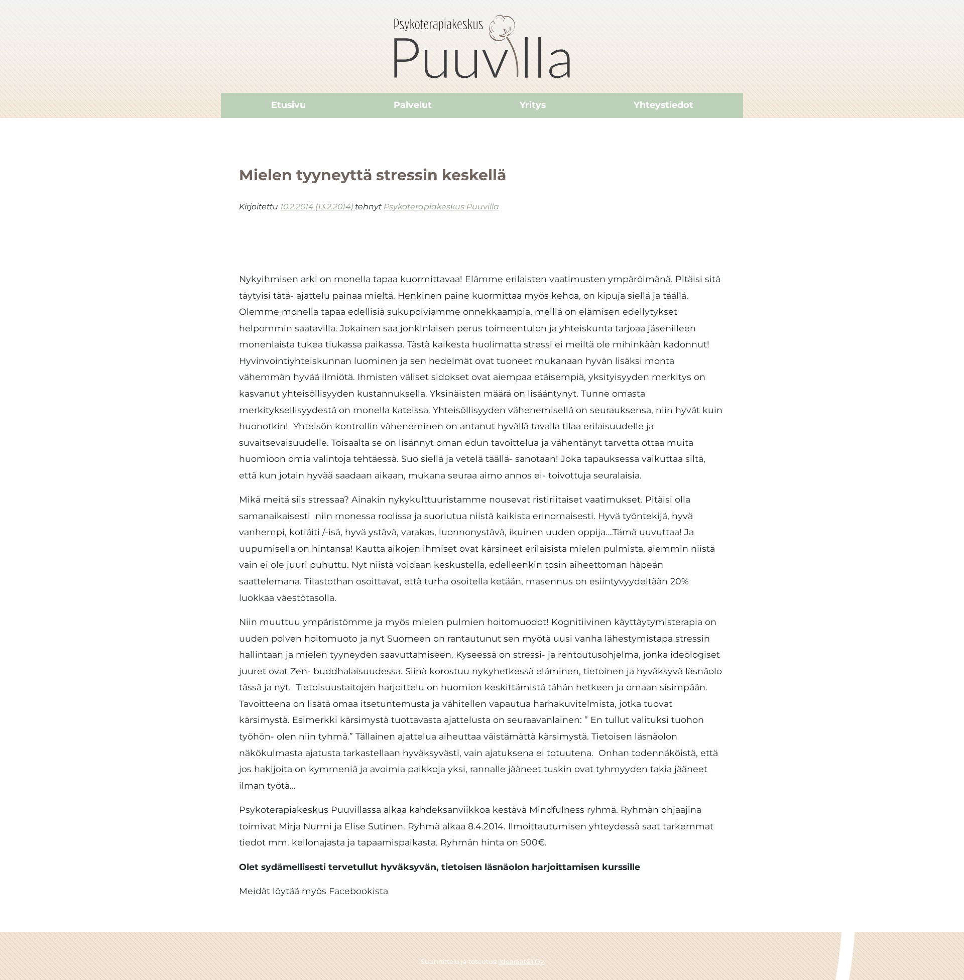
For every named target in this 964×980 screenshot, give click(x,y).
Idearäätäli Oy (521, 961)
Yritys (533, 104)
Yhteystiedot (663, 104)
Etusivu (288, 104)
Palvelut (413, 104)
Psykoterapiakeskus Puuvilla (441, 206)
